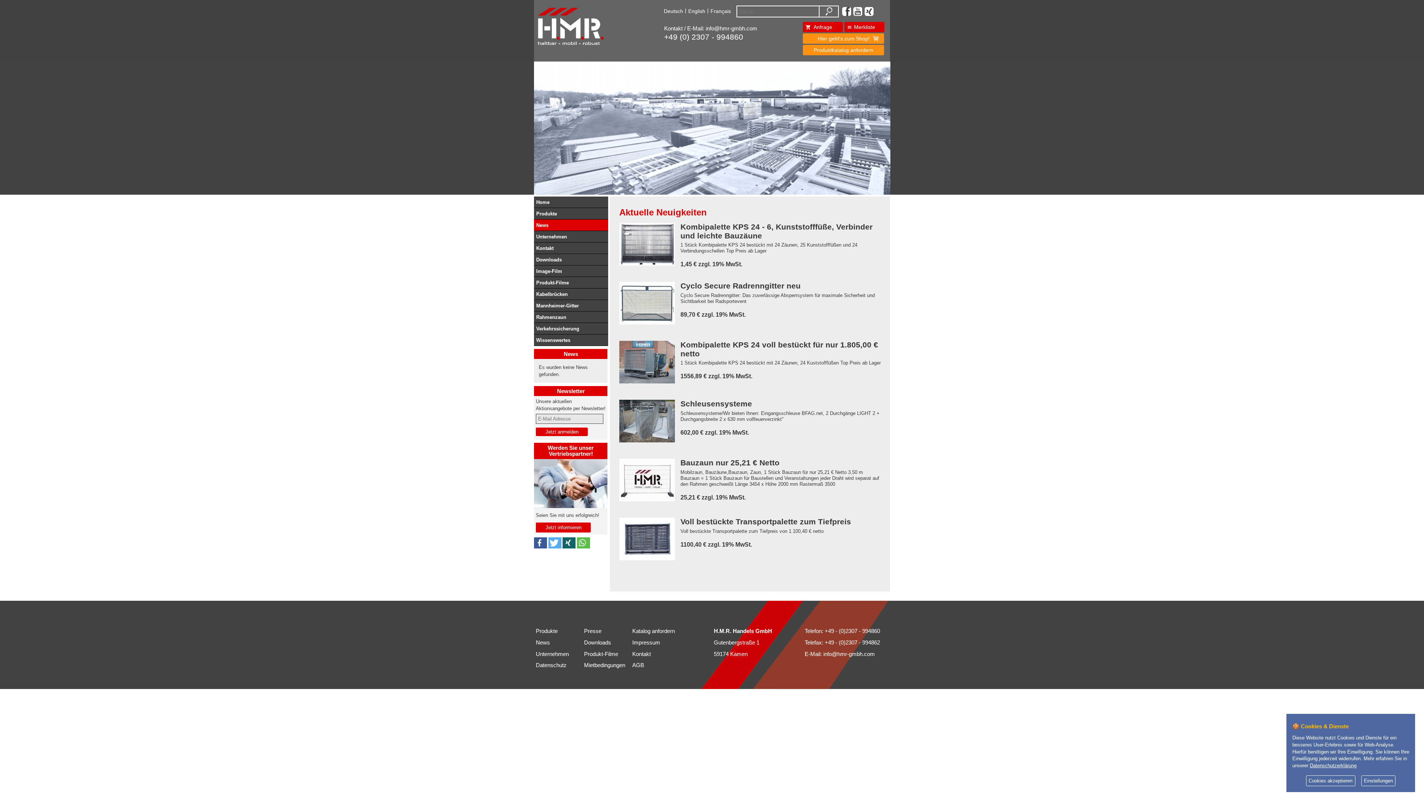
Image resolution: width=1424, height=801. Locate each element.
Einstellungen (1378, 781)
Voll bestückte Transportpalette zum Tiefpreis (765, 522)
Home (543, 202)
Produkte (546, 214)
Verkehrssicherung (557, 329)
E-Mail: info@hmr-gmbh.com (840, 654)
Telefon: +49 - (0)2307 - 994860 (842, 631)
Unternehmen (551, 237)
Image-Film (549, 271)
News (542, 225)
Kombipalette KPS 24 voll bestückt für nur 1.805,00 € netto (779, 349)
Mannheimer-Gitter (557, 306)
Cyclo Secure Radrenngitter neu (740, 286)
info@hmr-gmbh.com (731, 29)
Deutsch (673, 11)
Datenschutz (551, 665)
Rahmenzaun (551, 317)
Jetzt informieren (563, 527)
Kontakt (545, 248)
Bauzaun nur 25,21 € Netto (729, 463)
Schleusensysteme (716, 404)
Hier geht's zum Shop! (844, 39)
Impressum (646, 643)
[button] (540, 542)
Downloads (549, 260)
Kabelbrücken (552, 294)
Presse (592, 631)
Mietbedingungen (604, 665)
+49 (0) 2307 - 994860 (703, 37)
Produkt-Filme (552, 283)
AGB (638, 665)
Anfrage (823, 27)
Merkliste (864, 27)
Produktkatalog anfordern (843, 50)
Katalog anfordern (653, 631)
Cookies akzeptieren (1330, 781)
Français (721, 11)
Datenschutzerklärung (1333, 765)
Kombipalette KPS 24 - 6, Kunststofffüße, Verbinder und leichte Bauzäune (776, 231)
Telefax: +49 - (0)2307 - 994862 (842, 643)
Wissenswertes (553, 340)
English (696, 11)
